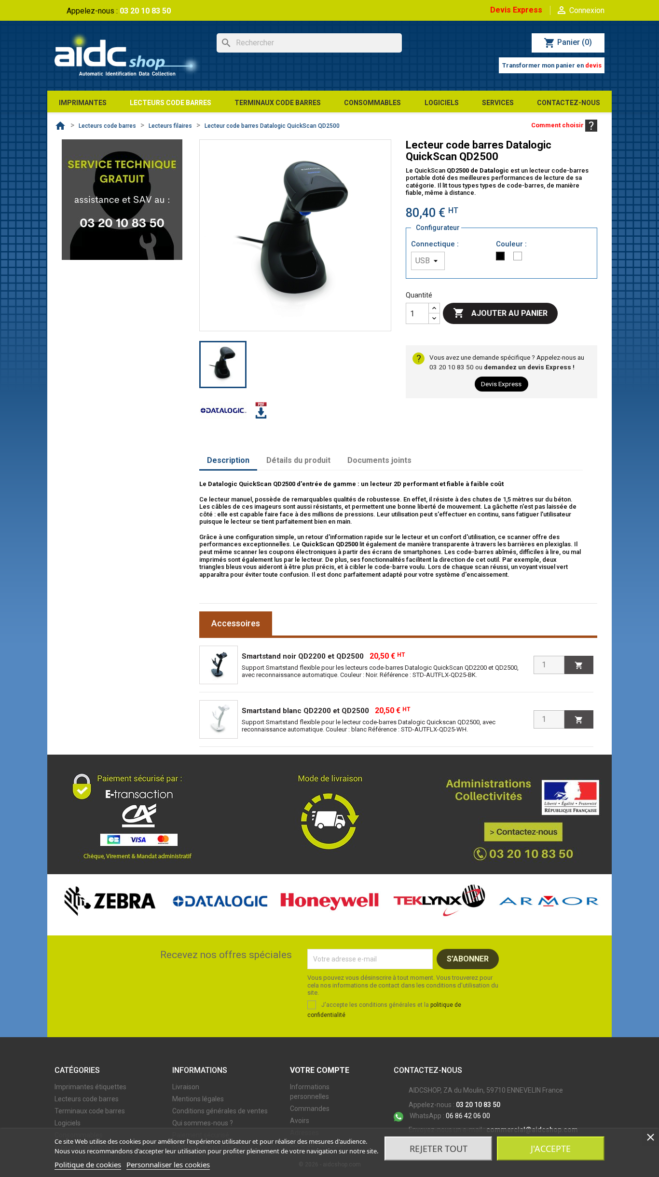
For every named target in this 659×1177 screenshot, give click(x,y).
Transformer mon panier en (552, 65)
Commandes (310, 1108)
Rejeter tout (438, 1148)
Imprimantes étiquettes (90, 1087)
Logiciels (68, 1123)
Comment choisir (558, 125)
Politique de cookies (88, 1164)
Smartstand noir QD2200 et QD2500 (303, 656)
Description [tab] (228, 460)
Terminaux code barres (90, 1111)
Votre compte (319, 1070)
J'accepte (551, 1148)
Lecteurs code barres (87, 1099)
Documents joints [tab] (379, 460)
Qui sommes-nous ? (202, 1123)
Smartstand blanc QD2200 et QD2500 (305, 710)
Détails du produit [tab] (298, 460)
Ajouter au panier (500, 313)
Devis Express (516, 9)
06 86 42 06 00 (450, 1116)
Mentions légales (198, 1099)
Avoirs (299, 1120)
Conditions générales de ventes (220, 1111)
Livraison (185, 1087)
